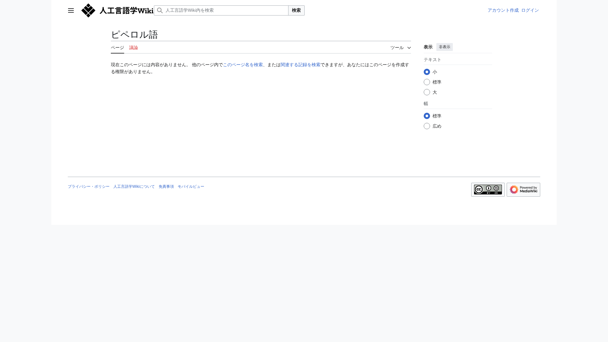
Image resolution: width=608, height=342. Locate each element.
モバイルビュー (191, 186)
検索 (296, 10)
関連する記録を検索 (300, 64)
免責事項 (166, 186)
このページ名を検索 (243, 64)
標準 (437, 82)
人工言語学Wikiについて (134, 186)
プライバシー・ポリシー (89, 186)
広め (437, 126)
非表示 (444, 47)
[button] (71, 10)
